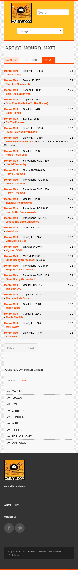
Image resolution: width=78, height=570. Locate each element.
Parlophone (22, 436)
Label (36, 60)
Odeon (17, 430)
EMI (14, 404)
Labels (11, 380)
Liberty (18, 410)
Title (24, 60)
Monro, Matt (11, 71)
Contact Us (10, 516)
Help (23, 380)
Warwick (19, 442)
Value (48, 60)
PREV (10, 347)
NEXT (31, 347)
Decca (17, 397)
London (18, 417)
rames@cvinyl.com (14, 486)
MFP (15, 423)
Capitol (18, 391)
